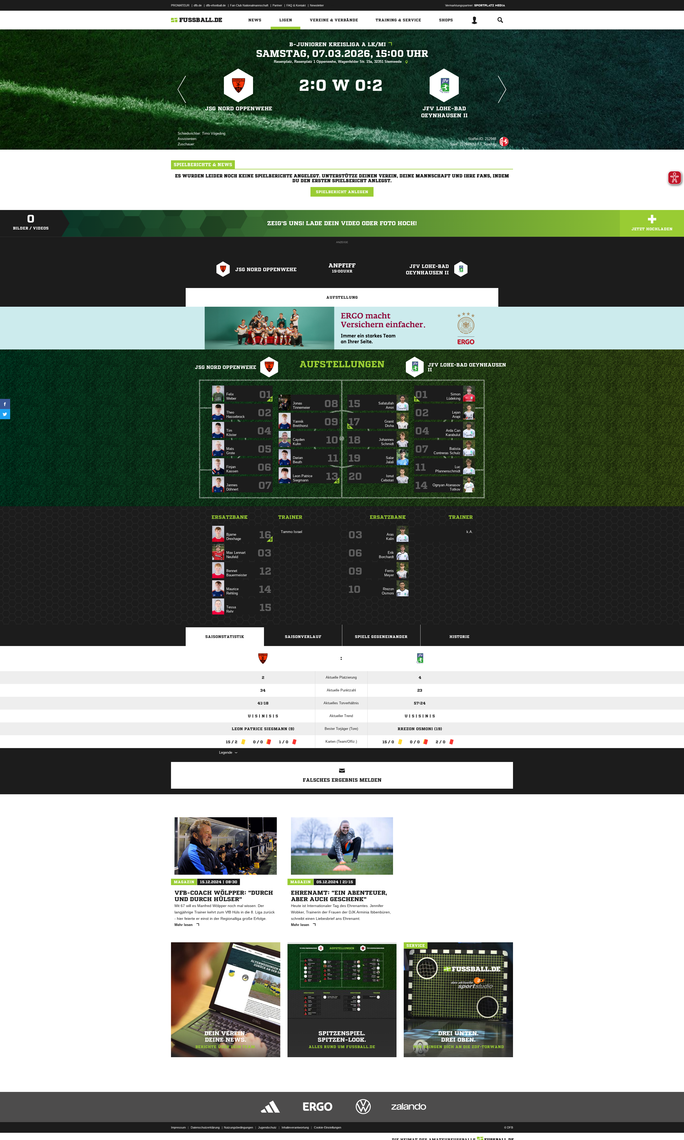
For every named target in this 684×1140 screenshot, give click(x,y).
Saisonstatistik (224, 637)
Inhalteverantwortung (295, 1127)
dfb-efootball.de (216, 5)
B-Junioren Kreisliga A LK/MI (337, 44)
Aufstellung (342, 297)
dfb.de (198, 5)
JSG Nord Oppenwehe (238, 108)
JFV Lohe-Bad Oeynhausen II (444, 112)
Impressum (178, 1127)
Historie (459, 637)
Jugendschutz (267, 1127)
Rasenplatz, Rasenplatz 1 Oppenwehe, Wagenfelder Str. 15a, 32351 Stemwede (338, 62)
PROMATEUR (180, 5)
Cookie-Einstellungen (327, 1127)
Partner (277, 5)
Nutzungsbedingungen (238, 1127)
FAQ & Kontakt (296, 5)
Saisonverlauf (303, 637)
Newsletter (317, 5)
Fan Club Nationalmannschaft (249, 5)
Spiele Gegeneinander (381, 637)
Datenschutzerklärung (205, 1127)
